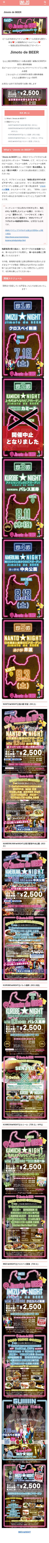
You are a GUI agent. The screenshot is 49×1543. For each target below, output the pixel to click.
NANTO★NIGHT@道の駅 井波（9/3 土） (23, 125)
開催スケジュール (12, 122)
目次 (21, 113)
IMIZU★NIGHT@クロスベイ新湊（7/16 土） (24, 141)
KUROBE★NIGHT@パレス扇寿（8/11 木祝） (24, 135)
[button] (44, 776)
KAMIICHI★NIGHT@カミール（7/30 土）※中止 (25, 138)
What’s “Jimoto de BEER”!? (16, 118)
